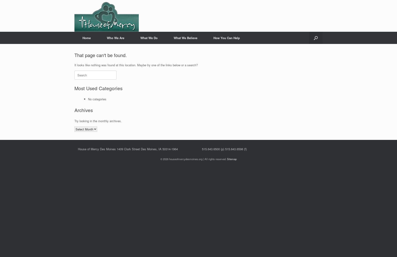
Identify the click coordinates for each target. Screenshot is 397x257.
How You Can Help (226, 38)
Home (86, 38)
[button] (316, 38)
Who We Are (115, 38)
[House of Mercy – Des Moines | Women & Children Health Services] (106, 16)
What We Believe (185, 38)
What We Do (149, 38)
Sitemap (232, 159)
